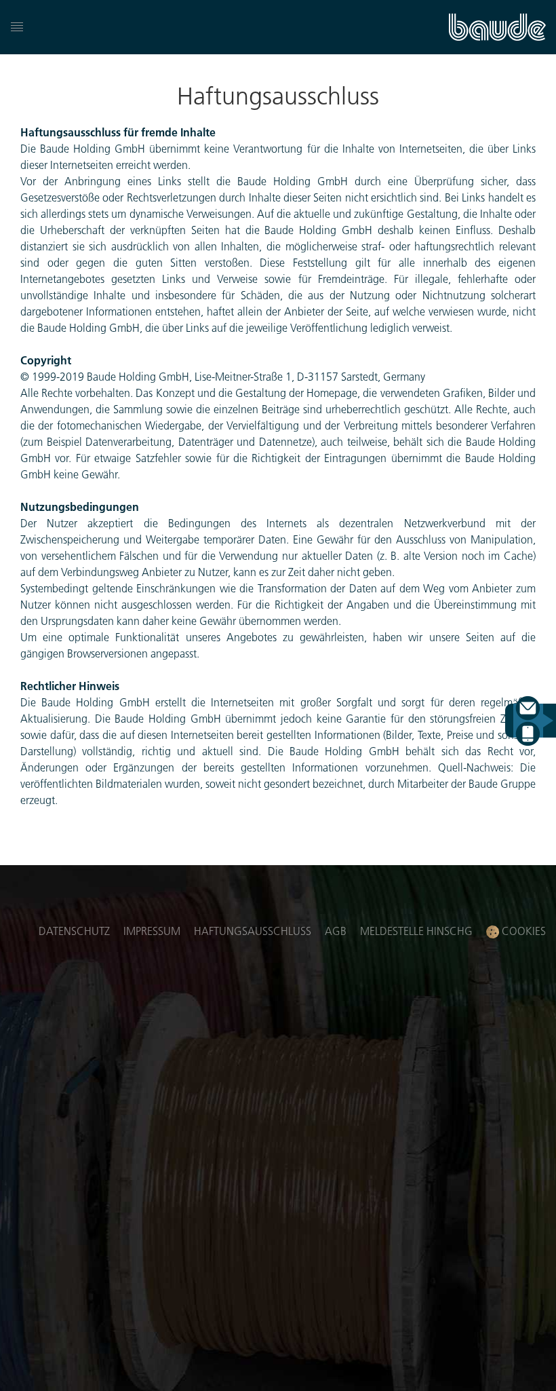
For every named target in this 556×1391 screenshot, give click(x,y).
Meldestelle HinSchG (416, 930)
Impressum (151, 930)
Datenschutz (74, 930)
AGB (335, 930)
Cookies (522, 930)
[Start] (497, 27)
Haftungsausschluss (252, 930)
